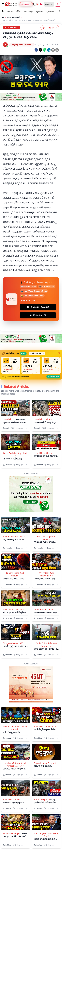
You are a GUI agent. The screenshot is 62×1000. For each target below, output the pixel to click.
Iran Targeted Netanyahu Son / (46, 824)
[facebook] (36, 50)
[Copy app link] (57, 50)
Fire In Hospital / (42, 789)
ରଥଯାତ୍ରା (28, 11)
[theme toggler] (41, 4)
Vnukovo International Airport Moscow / (15, 754)
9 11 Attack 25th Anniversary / (46, 564)
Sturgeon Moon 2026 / (13, 633)
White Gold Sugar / (12, 823)
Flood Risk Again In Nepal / (46, 527)
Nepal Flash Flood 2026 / (46, 716)
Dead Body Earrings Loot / (15, 444)
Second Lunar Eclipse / (45, 753)
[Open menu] (2, 4)
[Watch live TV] (35, 4)
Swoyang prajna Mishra (21, 44)
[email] (53, 50)
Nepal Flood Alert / (43, 443)
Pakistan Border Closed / (15, 599)
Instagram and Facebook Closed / (15, 717)
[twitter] (40, 50)
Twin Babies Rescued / (14, 526)
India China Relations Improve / (46, 634)
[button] (10, 355)
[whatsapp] (44, 50)
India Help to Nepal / (44, 599)
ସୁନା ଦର (50, 11)
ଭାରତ (10, 11)
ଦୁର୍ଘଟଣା (40, 11)
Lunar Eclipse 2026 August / (15, 564)
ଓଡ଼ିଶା (18, 11)
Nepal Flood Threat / (44, 409)
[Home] (3, 17)
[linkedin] (49, 50)
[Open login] (58, 4)
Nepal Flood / (9, 409)
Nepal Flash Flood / (12, 789)
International (13, 17)
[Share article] (26, 417)
